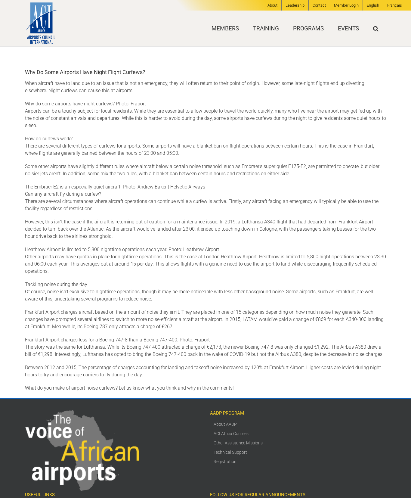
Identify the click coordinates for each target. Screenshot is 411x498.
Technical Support (230, 452)
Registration (225, 461)
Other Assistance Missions (238, 442)
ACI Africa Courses (231, 433)
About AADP (225, 424)
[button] (376, 28)
